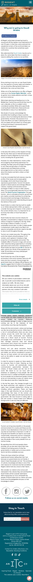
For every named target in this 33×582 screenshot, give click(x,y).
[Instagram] (16, 554)
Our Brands (17, 573)
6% (21, 248)
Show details (23, 299)
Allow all (16, 305)
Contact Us (8, 549)
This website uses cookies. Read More (16, 575)
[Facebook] (12, 554)
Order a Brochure (18, 549)
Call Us (5, 5)
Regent (15, 571)
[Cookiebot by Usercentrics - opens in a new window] (23, 269)
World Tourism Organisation (16, 192)
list (25, 93)
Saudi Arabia (18, 53)
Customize (15, 311)
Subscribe (25, 519)
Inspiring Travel (6, 571)
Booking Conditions (20, 551)
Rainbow (21, 571)
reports (3, 264)
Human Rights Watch (17, 93)
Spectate (28, 571)
